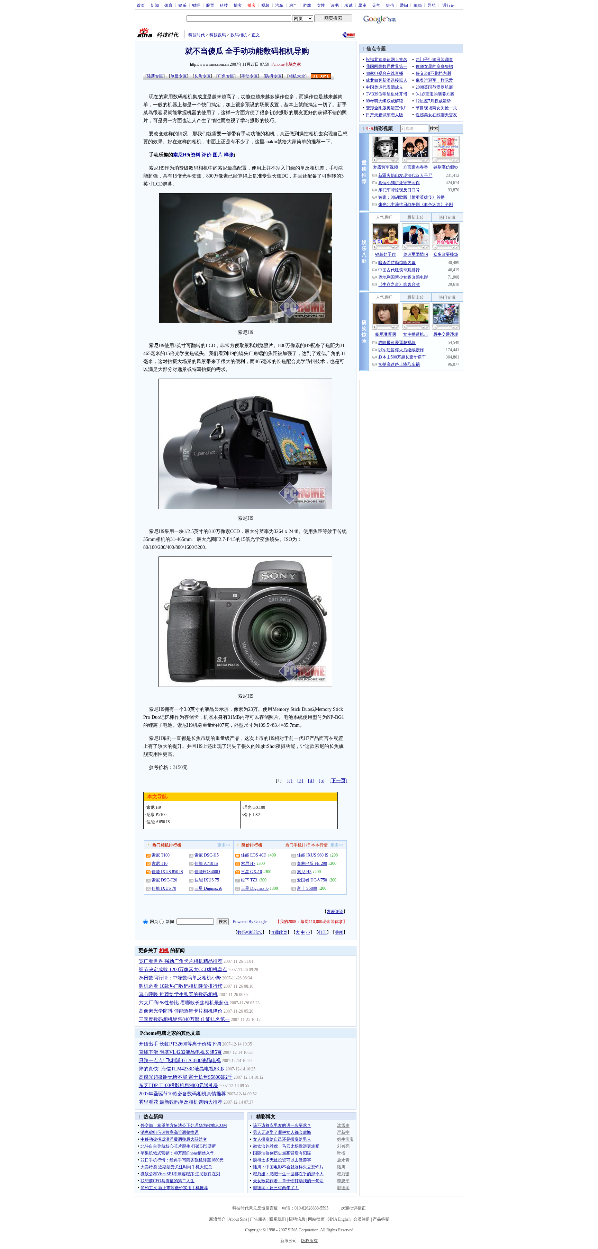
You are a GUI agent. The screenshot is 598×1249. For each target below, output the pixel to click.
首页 (141, 5)
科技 (224, 5)
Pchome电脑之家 (286, 64)
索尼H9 (181, 154)
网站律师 (316, 1219)
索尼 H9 (153, 807)
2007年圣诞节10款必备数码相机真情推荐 (182, 1093)
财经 (196, 5)
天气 (376, 5)
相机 (164, 950)
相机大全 (297, 76)
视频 (265, 5)
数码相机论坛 (249, 932)
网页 (154, 921)
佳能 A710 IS (206, 863)
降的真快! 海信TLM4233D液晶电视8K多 (182, 1068)
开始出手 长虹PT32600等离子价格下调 (180, 1044)
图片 (218, 154)
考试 (348, 5)
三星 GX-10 (251, 871)
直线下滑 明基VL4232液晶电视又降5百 (180, 1052)
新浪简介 (217, 1219)
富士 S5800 (307, 888)
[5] (322, 780)
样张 (229, 154)
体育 (168, 5)
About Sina (237, 1219)
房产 (293, 5)
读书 (334, 5)
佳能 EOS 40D (253, 855)
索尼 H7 (248, 863)
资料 (195, 154)
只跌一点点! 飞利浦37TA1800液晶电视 (180, 1060)
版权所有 (309, 1240)
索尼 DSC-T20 (164, 880)
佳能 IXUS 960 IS (312, 855)
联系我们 (277, 1219)
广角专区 (226, 76)
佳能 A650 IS (158, 822)
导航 (431, 5)
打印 (322, 932)
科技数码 (217, 35)
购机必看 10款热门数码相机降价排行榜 (181, 986)
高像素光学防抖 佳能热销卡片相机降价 (181, 1011)
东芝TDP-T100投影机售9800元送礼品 (178, 1085)
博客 (238, 5)
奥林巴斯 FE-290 (312, 863)
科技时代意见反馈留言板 (255, 1208)
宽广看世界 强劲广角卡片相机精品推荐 (181, 961)
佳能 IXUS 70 (164, 888)
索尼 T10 (159, 863)
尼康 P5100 (156, 814)
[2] (289, 780)
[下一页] (338, 780)
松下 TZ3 (249, 880)
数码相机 (238, 35)
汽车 (279, 5)
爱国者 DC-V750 (312, 880)
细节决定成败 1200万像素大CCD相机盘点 (183, 969)
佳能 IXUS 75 (206, 880)
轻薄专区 (155, 76)
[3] (300, 780)
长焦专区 (202, 76)
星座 (362, 5)
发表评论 (335, 911)
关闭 (339, 932)
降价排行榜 (252, 845)
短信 (390, 5)
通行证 (448, 5)
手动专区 (249, 76)
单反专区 (178, 76)
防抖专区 (273, 76)
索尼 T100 (161, 855)
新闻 (155, 5)
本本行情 (319, 845)
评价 (206, 154)
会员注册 (361, 1219)
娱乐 (182, 5)
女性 (321, 5)
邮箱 (418, 5)
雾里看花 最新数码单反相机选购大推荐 (181, 1102)
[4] (311, 780)
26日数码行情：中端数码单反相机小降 (180, 977)
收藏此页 (279, 932)
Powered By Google (249, 921)
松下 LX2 (251, 814)
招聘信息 (297, 1219)
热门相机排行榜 (166, 845)
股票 (210, 5)
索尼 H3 (304, 871)
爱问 (404, 5)
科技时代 (196, 35)
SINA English (339, 1219)
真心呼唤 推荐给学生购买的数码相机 (178, 994)
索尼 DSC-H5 (206, 855)
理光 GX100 (254, 807)
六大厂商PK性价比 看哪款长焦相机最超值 (184, 1002)
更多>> (223, 845)
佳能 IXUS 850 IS (167, 871)
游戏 (307, 5)
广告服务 (258, 1219)
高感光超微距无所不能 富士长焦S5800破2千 (186, 1077)
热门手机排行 (297, 845)
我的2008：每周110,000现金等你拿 (311, 921)
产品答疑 (381, 1219)
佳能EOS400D (207, 871)
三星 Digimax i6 (208, 888)
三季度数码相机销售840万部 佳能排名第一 (184, 1019)
